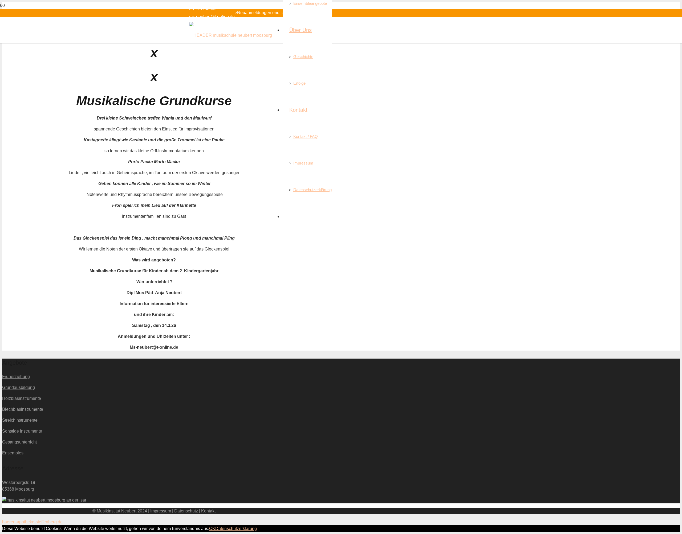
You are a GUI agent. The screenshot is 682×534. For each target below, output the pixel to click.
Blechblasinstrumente (22, 409)
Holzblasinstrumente (21, 398)
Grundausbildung (18, 387)
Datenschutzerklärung (236, 528)
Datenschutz (186, 511)
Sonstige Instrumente (22, 431)
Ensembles (12, 453)
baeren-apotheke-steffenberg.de (32, 522)
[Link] (230, 35)
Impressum (160, 511)
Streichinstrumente (20, 420)
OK (212, 528)
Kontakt (208, 511)
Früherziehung (16, 376)
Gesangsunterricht (19, 442)
